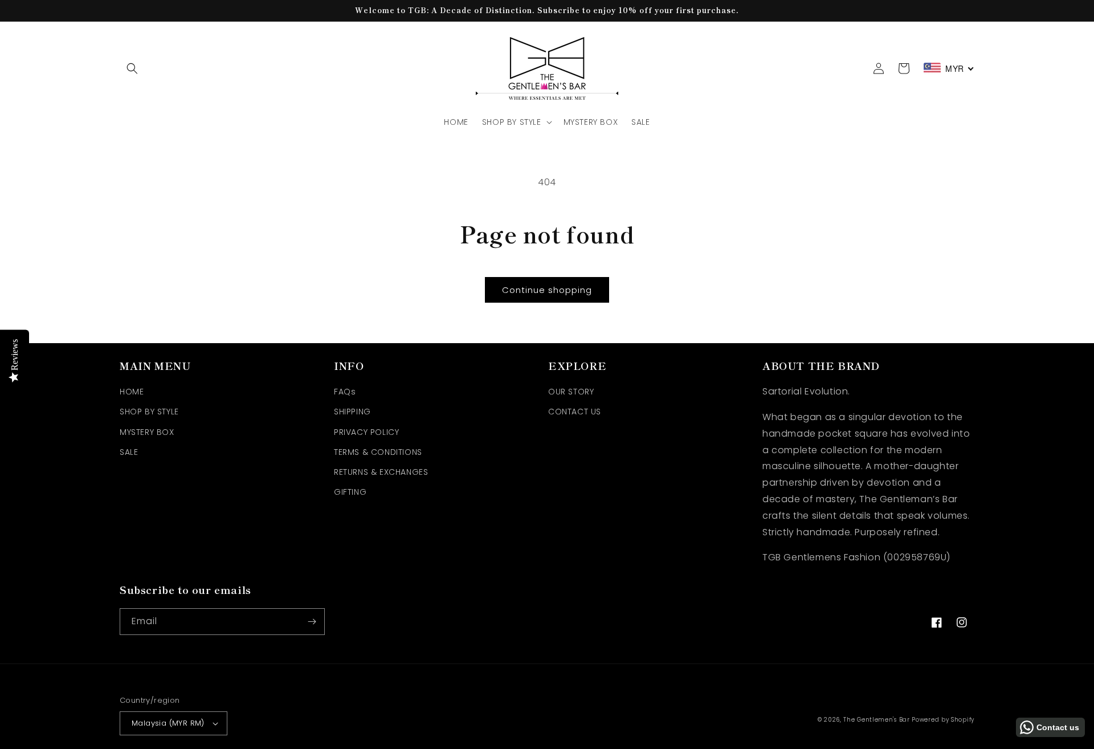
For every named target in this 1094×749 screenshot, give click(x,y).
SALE (129, 452)
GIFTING (350, 492)
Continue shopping (547, 290)
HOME (132, 391)
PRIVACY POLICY (366, 432)
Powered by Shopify (943, 719)
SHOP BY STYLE (149, 411)
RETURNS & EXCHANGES (381, 472)
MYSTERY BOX (147, 432)
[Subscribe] (311, 621)
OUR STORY (571, 391)
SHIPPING (352, 411)
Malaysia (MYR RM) (168, 723)
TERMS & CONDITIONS (378, 452)
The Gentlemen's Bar (876, 719)
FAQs (345, 391)
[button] (132, 68)
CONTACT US (574, 411)
